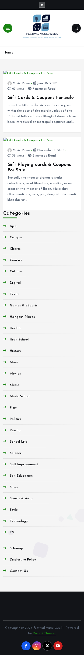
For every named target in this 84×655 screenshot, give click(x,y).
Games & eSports (24, 305)
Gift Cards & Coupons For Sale (40, 97)
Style (14, 510)
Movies (15, 373)
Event (14, 294)
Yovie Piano (21, 83)
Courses (16, 260)
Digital (15, 283)
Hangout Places (22, 317)
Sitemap (16, 548)
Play (13, 407)
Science (16, 453)
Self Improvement (24, 464)
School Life (19, 442)
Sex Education (21, 476)
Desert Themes (44, 633)
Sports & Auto (21, 498)
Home (8, 52)
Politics (15, 419)
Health (15, 328)
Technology (19, 521)
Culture (16, 271)
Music (14, 385)
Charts (15, 249)
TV (12, 532)
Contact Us (19, 571)
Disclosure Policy (23, 559)
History (15, 351)
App (13, 226)
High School (19, 339)
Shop (14, 487)
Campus (16, 237)
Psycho (15, 430)
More (14, 362)
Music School (20, 396)
